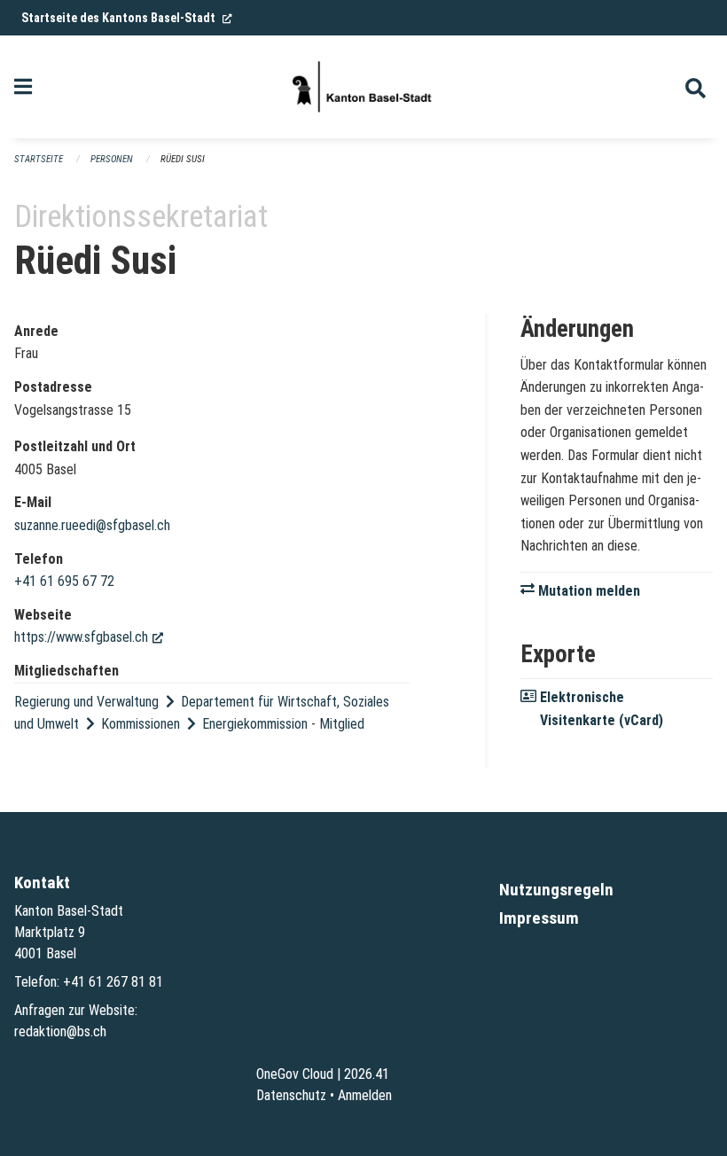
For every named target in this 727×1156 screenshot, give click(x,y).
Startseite (38, 159)
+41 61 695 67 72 (64, 581)
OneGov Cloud (294, 1074)
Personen (111, 159)
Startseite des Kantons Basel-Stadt (126, 18)
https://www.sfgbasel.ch (88, 637)
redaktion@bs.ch (60, 1031)
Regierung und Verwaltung (86, 701)
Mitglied (341, 723)
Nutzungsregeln (556, 889)
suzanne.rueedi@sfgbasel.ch (92, 525)
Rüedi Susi (182, 159)
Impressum (539, 918)
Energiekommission (255, 723)
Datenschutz (291, 1095)
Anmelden (365, 1095)
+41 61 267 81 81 (113, 981)
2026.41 (366, 1074)
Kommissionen (140, 723)
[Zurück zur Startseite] (363, 86)
